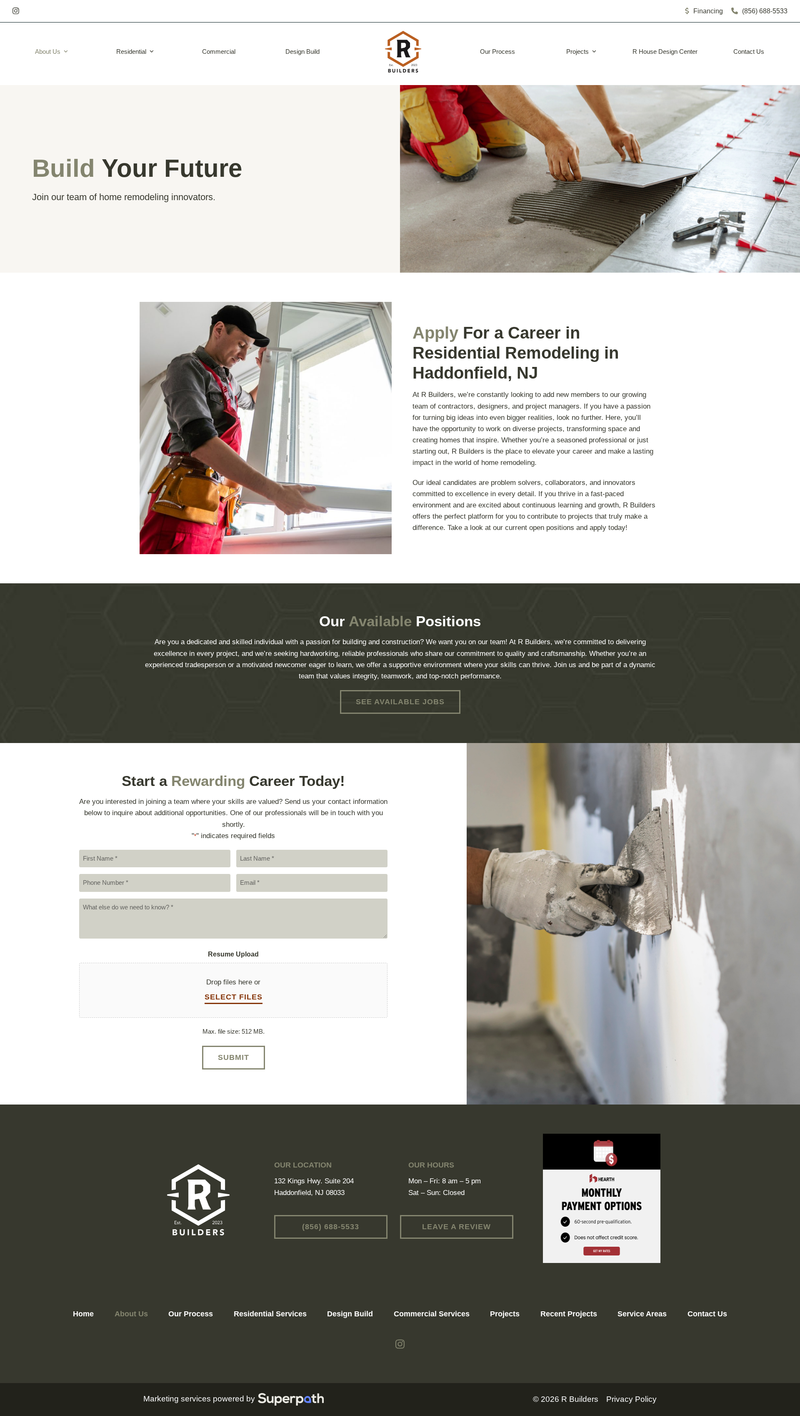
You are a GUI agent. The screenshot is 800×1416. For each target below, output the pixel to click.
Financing (708, 11)
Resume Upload (233, 954)
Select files (233, 997)
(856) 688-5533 (765, 11)
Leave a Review (456, 1227)
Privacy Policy (631, 1399)
